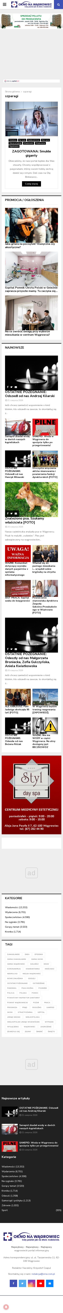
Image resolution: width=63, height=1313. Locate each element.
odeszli (31, 978)
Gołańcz (34, 964)
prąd (24, 1007)
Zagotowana (14, 146)
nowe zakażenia (15, 978)
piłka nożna (27, 988)
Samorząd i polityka (12, 1200)
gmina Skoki (37, 959)
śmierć (39, 1031)
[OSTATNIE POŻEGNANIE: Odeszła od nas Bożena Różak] (18, 725)
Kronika (9, 931)
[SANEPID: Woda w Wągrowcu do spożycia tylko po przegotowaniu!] (45, 427)
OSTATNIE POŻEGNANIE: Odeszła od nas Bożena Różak (14, 740)
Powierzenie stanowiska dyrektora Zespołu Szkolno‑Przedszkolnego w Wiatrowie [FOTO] (45, 605)
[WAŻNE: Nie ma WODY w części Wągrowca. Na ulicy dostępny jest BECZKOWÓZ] (45, 725)
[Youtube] (40, 1283)
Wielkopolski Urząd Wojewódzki (23, 1022)
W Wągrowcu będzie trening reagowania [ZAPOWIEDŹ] (44, 709)
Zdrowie (6, 1205)
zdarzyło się (13, 1031)
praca (47, 1003)
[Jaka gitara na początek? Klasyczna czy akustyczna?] (31, 225)
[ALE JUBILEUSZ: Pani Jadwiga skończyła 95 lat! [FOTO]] (18, 697)
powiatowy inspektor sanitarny (23, 998)
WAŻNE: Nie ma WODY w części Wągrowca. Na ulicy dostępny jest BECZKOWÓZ (43, 741)
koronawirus (14, 969)
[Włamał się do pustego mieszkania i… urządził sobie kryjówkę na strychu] (45, 553)
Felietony (12, 140)
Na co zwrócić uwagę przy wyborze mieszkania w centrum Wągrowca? (27, 333)
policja (10, 993)
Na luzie (22, 140)
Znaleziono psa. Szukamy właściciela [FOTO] (24, 520)
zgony (28, 1031)
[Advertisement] (31, 56)
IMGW (46, 964)
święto (51, 1031)
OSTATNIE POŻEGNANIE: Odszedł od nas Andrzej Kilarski (30, 394)
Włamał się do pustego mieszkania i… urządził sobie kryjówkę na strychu (44, 567)
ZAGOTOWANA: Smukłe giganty (31, 153)
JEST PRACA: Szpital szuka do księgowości (17, 599)
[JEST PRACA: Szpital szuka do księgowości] (18, 588)
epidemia (39, 954)
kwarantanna (33, 969)
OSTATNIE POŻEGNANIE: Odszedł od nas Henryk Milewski (14, 473)
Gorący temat (12, 926)
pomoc (35, 993)
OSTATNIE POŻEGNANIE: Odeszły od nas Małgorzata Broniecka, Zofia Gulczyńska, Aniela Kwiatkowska (27, 660)
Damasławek (13, 954)
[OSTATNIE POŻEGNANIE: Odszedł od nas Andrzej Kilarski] (31, 373)
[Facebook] (13, 1283)
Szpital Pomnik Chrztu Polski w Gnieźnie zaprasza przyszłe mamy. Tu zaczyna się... (31, 289)
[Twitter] (22, 1283)
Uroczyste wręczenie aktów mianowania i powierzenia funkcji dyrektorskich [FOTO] (44, 473)
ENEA (27, 954)
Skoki (10, 1012)
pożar (36, 1003)
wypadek (49, 1022)
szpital (41, 1012)
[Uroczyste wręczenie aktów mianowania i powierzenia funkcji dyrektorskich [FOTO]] (45, 458)
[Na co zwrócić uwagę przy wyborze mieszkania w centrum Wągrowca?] (31, 312)
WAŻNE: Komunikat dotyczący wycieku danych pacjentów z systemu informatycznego (16, 569)
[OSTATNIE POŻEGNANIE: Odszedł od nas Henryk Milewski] (18, 458)
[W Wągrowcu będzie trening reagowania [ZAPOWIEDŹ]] (45, 697)
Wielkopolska (32, 1017)
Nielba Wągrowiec (32, 974)
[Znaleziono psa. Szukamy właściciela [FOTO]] (31, 499)
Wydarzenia (40, 143)
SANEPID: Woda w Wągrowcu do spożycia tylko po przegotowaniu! (43, 441)
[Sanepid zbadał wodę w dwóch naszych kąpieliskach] (18, 427)
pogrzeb (42, 988)
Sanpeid (50, 1007)
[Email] (49, 1283)
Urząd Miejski (13, 1017)
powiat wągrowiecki (17, 1003)
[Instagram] (31, 1283)
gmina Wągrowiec (16, 964)
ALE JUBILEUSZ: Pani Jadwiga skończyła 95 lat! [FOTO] (17, 709)
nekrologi (12, 974)
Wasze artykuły (15, 143)
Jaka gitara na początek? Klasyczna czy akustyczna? (30, 245)
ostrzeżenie (39, 983)
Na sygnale (11, 922)
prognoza (12, 1007)
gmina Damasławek (16, 959)
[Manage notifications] (6, 1307)
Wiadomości (28, 143)
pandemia (11, 988)
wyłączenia (13, 1027)
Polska (23, 993)
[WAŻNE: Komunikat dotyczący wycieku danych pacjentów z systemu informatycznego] (18, 553)
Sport (5, 1210)
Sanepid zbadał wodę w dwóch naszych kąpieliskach (17, 439)
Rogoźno (36, 1007)
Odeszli (6, 1195)
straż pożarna (25, 1012)
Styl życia (45, 140)
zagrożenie (45, 1027)
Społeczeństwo (33, 140)
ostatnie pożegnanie (17, 983)
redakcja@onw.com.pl (43, 1274)
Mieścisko (49, 969)
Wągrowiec (29, 1027)
